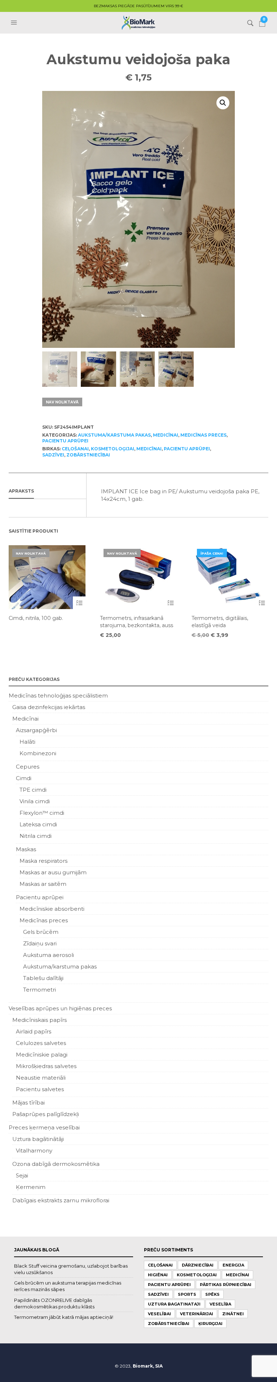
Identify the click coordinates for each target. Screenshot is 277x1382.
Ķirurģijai (210, 1323)
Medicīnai (165, 435)
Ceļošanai (75, 448)
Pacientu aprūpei (65, 440)
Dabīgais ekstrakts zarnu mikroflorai (60, 1200)
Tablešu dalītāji (43, 978)
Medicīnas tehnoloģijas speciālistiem (58, 695)
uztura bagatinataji (174, 1304)
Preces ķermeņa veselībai (44, 1127)
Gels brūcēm (40, 931)
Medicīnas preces (203, 435)
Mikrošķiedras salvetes (46, 1066)
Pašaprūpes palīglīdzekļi (45, 1114)
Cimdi (23, 778)
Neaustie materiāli (41, 1077)
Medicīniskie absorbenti (51, 908)
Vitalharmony (34, 1150)
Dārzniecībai (198, 1265)
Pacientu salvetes (40, 1089)
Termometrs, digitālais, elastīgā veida (220, 622)
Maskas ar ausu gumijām (53, 872)
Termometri (39, 989)
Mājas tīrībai (28, 1102)
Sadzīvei (53, 455)
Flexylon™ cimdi (41, 812)
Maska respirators (43, 860)
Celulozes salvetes (41, 1043)
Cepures (27, 766)
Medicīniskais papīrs (39, 1019)
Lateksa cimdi (38, 824)
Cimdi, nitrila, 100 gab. (36, 618)
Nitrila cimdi (35, 835)
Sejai (22, 1175)
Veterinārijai (196, 1313)
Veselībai (159, 1313)
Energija (233, 1265)
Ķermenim (30, 1187)
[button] (14, 23)
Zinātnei (233, 1313)
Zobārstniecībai (88, 455)
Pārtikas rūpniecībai (225, 1284)
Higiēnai (158, 1274)
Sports (187, 1294)
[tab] (47, 491)
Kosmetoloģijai (112, 448)
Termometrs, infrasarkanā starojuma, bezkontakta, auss (136, 622)
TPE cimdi (33, 789)
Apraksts (21, 491)
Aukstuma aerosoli (48, 955)
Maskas (26, 849)
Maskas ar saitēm (42, 883)
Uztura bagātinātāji (38, 1139)
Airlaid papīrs (33, 1031)
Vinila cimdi (34, 801)
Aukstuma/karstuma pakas (114, 435)
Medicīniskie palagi (41, 1054)
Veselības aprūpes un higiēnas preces (60, 1008)
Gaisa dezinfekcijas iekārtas (48, 707)
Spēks (212, 1294)
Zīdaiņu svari (40, 943)
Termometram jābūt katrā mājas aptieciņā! (63, 1317)
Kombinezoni (37, 753)
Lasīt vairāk (79, 602)
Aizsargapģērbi (36, 730)
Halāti (27, 741)
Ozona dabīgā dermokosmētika (56, 1163)
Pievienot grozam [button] (262, 602)
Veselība (220, 1304)
